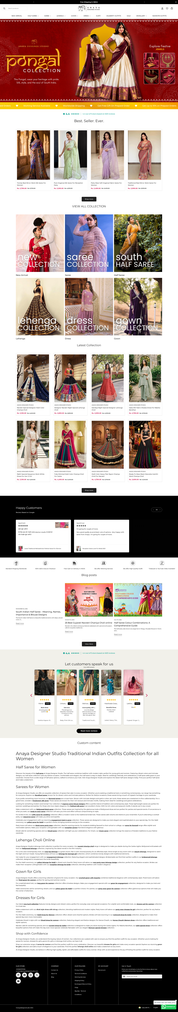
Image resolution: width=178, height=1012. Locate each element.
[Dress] (89, 306)
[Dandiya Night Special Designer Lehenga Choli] (108, 378)
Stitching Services (80, 977)
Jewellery (140, 16)
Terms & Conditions (81, 973)
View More (89, 644)
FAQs (76, 987)
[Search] (4, 8)
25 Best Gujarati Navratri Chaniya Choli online (88, 623)
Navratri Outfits (159, 16)
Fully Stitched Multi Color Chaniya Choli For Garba (69, 475)
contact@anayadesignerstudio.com (27, 971)
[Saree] (89, 243)
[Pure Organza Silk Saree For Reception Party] (70, 155)
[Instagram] (30, 975)
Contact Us (54, 970)
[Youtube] (18, 981)
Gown (73, 16)
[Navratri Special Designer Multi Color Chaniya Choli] (33, 378)
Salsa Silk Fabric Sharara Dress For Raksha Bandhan (144, 409)
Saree (46, 16)
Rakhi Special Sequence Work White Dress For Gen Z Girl (30, 475)
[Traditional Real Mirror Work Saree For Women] (144, 155)
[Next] (144, 2)
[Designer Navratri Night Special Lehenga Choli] (70, 378)
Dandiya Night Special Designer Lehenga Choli (107, 409)
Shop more (89, 199)
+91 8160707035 (20, 969)
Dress (86, 16)
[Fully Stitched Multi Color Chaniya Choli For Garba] (70, 445)
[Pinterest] (18, 975)
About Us (54, 973)
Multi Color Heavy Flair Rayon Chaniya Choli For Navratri (106, 475)
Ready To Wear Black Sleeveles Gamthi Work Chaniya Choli (143, 475)
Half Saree (32, 16)
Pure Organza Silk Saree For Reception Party (68, 184)
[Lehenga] (40, 306)
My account (101, 970)
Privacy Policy (79, 970)
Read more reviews (89, 731)
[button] (171, 8)
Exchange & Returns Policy (83, 984)
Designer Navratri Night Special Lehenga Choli (69, 409)
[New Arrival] (40, 243)
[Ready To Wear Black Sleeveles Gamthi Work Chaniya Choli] (145, 445)
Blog (52, 977)
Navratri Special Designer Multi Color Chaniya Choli (30, 409)
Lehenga (60, 16)
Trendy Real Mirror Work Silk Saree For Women (31, 184)
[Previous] (33, 2)
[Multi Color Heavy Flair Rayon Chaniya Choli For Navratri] (108, 445)
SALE (129, 16)
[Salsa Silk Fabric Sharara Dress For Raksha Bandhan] (145, 378)
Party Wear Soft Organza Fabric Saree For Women (106, 184)
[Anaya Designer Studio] (89, 8)
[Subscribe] (160, 976)
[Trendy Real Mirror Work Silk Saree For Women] (33, 155)
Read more (20, 623)
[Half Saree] (138, 243)
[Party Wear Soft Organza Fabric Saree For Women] (107, 155)
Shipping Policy (79, 980)
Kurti (98, 16)
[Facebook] (24, 975)
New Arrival (17, 16)
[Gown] (138, 306)
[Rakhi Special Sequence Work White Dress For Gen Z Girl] (33, 445)
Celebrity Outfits (113, 16)
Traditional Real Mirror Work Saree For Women (142, 184)
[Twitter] (36, 975)
